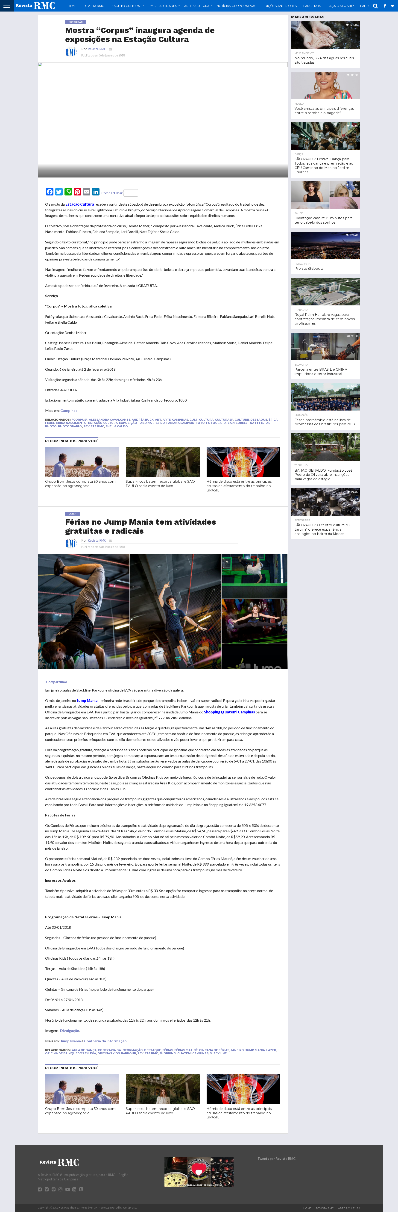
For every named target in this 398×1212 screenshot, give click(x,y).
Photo (51, 426)
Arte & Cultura (349, 1208)
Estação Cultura (103, 423)
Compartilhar (112, 193)
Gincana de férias (214, 1050)
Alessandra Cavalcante (109, 419)
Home (72, 6)
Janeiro (237, 1050)
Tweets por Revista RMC (277, 1159)
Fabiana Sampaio (180, 423)
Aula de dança (84, 1050)
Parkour (128, 1053)
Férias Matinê (186, 1050)
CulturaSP (224, 419)
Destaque (258, 419)
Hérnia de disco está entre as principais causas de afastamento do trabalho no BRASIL (239, 485)
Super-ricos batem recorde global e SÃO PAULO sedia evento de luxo (160, 483)
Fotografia (216, 423)
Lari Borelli (238, 423)
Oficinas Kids (108, 1053)
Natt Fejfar (260, 423)
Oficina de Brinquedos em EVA (70, 1053)
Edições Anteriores (280, 6)
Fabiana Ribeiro (151, 423)
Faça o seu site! (341, 6)
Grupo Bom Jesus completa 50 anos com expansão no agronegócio (80, 483)
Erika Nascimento (71, 423)
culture (242, 419)
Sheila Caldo (116, 426)
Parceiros (312, 6)
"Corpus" (80, 419)
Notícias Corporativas (236, 6)
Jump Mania (70, 1041)
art (158, 419)
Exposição (128, 423)
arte (167, 419)
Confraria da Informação (105, 1041)
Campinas (68, 410)
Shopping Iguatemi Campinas (183, 1053)
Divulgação (69, 1030)
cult (194, 419)
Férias (167, 1050)
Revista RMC (94, 6)
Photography (70, 426)
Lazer (271, 1050)
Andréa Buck (143, 419)
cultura (206, 419)
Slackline (218, 1053)
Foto (200, 423)
